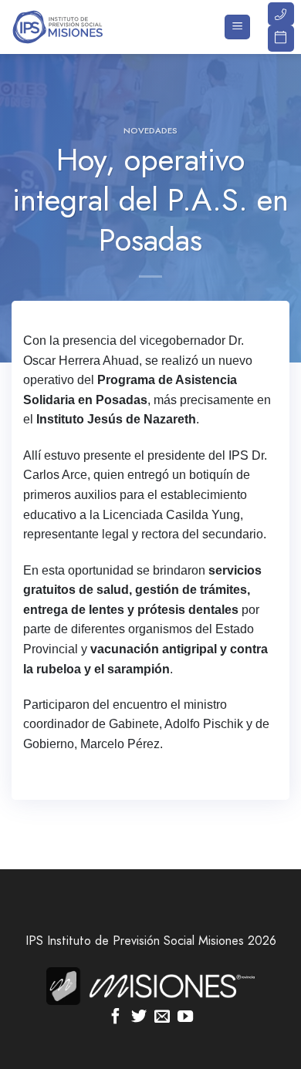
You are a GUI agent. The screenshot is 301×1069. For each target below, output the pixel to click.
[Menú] (237, 27)
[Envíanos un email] (162, 1017)
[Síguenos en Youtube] (185, 1017)
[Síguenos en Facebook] (115, 1017)
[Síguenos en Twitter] (139, 1017)
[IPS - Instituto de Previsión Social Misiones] (89, 27)
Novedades (150, 130)
